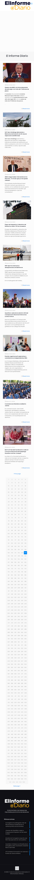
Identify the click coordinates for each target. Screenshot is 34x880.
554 (12, 772)
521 (22, 753)
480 (25, 731)
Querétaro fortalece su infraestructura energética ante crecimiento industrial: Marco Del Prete (16, 845)
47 (22, 502)
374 (12, 677)
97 (8, 530)
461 (22, 721)
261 (15, 616)
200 (12, 584)
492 (25, 737)
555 (15, 772)
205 (9, 588)
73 (8, 518)
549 (15, 769)
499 (9, 744)
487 (9, 737)
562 (19, 776)
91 (8, 527)
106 (19, 533)
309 (15, 642)
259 (9, 616)
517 (9, 753)
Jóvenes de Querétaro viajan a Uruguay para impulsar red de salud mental (16, 832)
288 (25, 629)
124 (19, 543)
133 (9, 549)
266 (12, 619)
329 (22, 651)
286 (19, 629)
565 (9, 779)
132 (25, 546)
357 (15, 667)
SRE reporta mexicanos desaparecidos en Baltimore (14, 266)
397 (9, 690)
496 (19, 741)
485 (22, 734)
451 (9, 718)
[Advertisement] (17, 36)
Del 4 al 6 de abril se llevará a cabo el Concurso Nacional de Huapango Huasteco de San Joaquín (16, 451)
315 (15, 645)
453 (15, 718)
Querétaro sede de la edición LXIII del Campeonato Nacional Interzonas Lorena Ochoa (16, 314)
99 (15, 530)
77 (22, 518)
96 (25, 527)
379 (9, 680)
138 (25, 549)
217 (9, 594)
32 (12, 495)
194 (12, 581)
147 (15, 556)
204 (25, 584)
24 (25, 489)
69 (15, 514)
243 (15, 607)
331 (9, 655)
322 (19, 648)
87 (15, 524)
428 (12, 706)
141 (15, 553)
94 (18, 527)
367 (9, 674)
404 (12, 693)
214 (19, 591)
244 (18, 607)
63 (15, 511)
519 (15, 753)
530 (12, 760)
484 (18, 734)
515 (22, 750)
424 (18, 702)
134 (12, 549)
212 (12, 591)
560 (12, 776)
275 (22, 623)
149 (22, 556)
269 (22, 619)
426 (25, 702)
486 (25, 734)
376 (19, 677)
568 (19, 779)
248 (12, 610)
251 (22, 610)
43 (8, 502)
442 (18, 712)
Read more (26, 108)
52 (18, 505)
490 (19, 737)
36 (25, 495)
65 (22, 511)
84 (25, 521)
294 (25, 632)
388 (19, 683)
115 (8, 540)
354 (25, 664)
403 (9, 693)
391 (9, 686)
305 (22, 639)
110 (12, 537)
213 (15, 591)
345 (15, 661)
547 (9, 769)
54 (25, 505)
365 (22, 670)
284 (12, 629)
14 (12, 486)
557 (22, 772)
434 (12, 709)
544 (18, 766)
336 (25, 655)
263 (22, 616)
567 (15, 779)
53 (22, 505)
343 (9, 661)
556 (19, 772)
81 (15, 521)
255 (15, 613)
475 (9, 731)
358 (19, 667)
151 (8, 559)
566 (12, 779)
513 (15, 750)
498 (25, 741)
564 (25, 776)
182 (12, 575)
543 (15, 766)
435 (15, 709)
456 (25, 718)
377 (22, 677)
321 (15, 648)
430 (19, 706)
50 (12, 505)
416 (12, 699)
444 (25, 712)
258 (25, 613)
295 (9, 635)
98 (12, 530)
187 (9, 578)
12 (25, 483)
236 (12, 604)
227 (22, 597)
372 (25, 674)
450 (25, 715)
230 (12, 600)
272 (12, 623)
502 (19, 744)
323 (22, 648)
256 (19, 613)
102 (25, 530)
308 (12, 642)
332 (12, 655)
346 (19, 661)
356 (12, 667)
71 (22, 514)
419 (22, 699)
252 (25, 610)
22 (18, 489)
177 (15, 572)
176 (12, 572)
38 (12, 498)
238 (19, 604)
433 (9, 709)
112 (18, 537)
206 (12, 588)
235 (9, 604)
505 (9, 747)
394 (19, 686)
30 (25, 492)
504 (25, 744)
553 (9, 772)
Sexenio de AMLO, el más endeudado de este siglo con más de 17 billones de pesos (17, 89)
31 (8, 495)
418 (19, 699)
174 (25, 569)
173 (22, 569)
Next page (16, 786)
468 (25, 725)
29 (22, 492)
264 (25, 616)
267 (15, 619)
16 (18, 486)
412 (19, 696)
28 (18, 492)
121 (8, 543)
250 (19, 610)
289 (9, 632)
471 (15, 728)
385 (9, 683)
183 (15, 575)
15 (15, 486)
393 (15, 686)
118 (18, 540)
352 (19, 664)
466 (19, 725)
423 (15, 702)
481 (9, 734)
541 (9, 766)
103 (9, 533)
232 (19, 600)
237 (15, 604)
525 (15, 756)
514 (19, 750)
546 (25, 766)
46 (18, 502)
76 (18, 518)
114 (25, 537)
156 (25, 559)
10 (18, 483)
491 (22, 737)
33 (15, 495)
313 (9, 645)
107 (22, 533)
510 (25, 747)
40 (18, 498)
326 (12, 651)
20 (12, 489)
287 (22, 629)
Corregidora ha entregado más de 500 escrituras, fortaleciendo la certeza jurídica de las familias (15, 824)
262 (19, 616)
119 (22, 540)
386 (12, 683)
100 (19, 530)
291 (15, 632)
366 (25, 670)
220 (19, 594)
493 (9, 741)
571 (10, 782)
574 (20, 782)
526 (19, 756)
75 (15, 518)
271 (9, 623)
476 (12, 731)
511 (8, 750)
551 (22, 769)
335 (22, 655)
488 (12, 737)
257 (22, 613)
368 (12, 674)
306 (25, 639)
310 (19, 642)
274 (19, 623)
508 (19, 747)
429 (15, 706)
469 (9, 728)
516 (25, 750)
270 (25, 619)
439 (9, 712)
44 (12, 502)
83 (22, 521)
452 (12, 718)
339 (15, 658)
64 (18, 511)
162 (25, 562)
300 (25, 635)
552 (25, 769)
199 (9, 584)
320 (12, 648)
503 (22, 744)
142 (19, 553)
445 (8, 715)
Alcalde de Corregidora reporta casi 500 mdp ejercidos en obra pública (16, 839)
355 (9, 667)
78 (25, 518)
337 (9, 658)
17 (22, 486)
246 (25, 607)
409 (9, 696)
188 (12, 578)
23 (22, 489)
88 (18, 524)
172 (19, 569)
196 (19, 581)
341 (22, 658)
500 (12, 744)
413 (22, 696)
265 (9, 619)
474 (25, 728)
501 (15, 744)
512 (12, 750)
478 (19, 731)
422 (12, 702)
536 (12, 763)
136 (19, 549)
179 (22, 572)
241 (9, 607)
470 (12, 728)
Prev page (18, 474)
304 (19, 639)
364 (19, 670)
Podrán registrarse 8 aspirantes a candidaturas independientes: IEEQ (16, 357)
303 (15, 639)
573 (17, 782)
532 (19, 760)
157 (9, 562)
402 (25, 690)
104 (12, 533)
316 (19, 645)
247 (9, 610)
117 (15, 540)
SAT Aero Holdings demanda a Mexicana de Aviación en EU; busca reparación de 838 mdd (16, 134)
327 (15, 651)
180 (25, 572)
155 (22, 559)
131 (22, 546)
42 (25, 498)
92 (12, 527)
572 (14, 782)
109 (9, 537)
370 (19, 674)
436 (19, 709)
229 (9, 600)
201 (15, 584)
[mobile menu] (31, 3)
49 (8, 505)
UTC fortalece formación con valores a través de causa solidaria (16, 852)
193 (9, 581)
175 (9, 572)
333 (15, 655)
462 (25, 721)
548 (12, 769)
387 (15, 683)
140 (12, 553)
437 (22, 709)
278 (12, 626)
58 (18, 508)
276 (25, 623)
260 (12, 616)
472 (19, 728)
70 (18, 514)
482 (12, 734)
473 (22, 728)
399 (15, 690)
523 (9, 756)
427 (9, 706)
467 (22, 725)
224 (12, 597)
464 (12, 725)
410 (12, 696)
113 (22, 537)
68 (12, 514)
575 (24, 782)
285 (15, 629)
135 (15, 549)
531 (15, 760)
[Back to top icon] (17, 868)
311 (22, 642)
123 (15, 543)
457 (9, 721)
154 (19, 559)
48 (25, 502)
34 (18, 495)
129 (15, 546)
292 (19, 632)
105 (15, 533)
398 (12, 690)
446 (12, 715)
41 (22, 498)
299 (22, 635)
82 (18, 521)
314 (12, 645)
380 (12, 680)
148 (19, 556)
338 (12, 658)
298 (19, 635)
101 (22, 530)
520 (19, 753)
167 (22, 565)
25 (8, 492)
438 (25, 709)
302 (12, 639)
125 (22, 543)
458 (12, 721)
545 (22, 766)
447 (15, 715)
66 (25, 511)
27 (15, 492)
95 (22, 527)
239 (22, 604)
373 (9, 677)
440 (12, 712)
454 (18, 718)
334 (19, 655)
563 (22, 776)
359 (22, 667)
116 (12, 540)
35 (22, 495)
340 (19, 658)
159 (15, 562)
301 (9, 639)
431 (22, 706)
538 (19, 763)
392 (12, 686)
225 (15, 597)
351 (15, 664)
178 (19, 572)
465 (15, 725)
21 (15, 489)
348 (25, 661)
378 (25, 677)
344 (12, 661)
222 (25, 594)
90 (25, 524)
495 (15, 741)
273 (15, 623)
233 (22, 600)
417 (15, 699)
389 (22, 683)
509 (22, 747)
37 (8, 498)
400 (19, 690)
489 (15, 737)
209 (22, 588)
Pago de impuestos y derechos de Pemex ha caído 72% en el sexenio (15, 225)
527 (22, 756)
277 (9, 626)
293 (22, 632)
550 (19, 769)
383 (22, 680)
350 (12, 664)
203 (22, 584)
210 (25, 588)
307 (9, 642)
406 (19, 693)
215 (22, 591)
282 (25, 626)
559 (9, 776)
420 (25, 699)
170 (12, 569)
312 (25, 642)
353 (22, 664)
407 (22, 693)
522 (25, 753)
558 (25, 772)
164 (12, 565)
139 (9, 553)
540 (25, 763)
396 (25, 686)
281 (22, 626)
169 (9, 569)
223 (9, 597)
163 (9, 565)
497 (22, 741)
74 (12, 518)
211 (8, 591)
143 (22, 553)
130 (19, 546)
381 (15, 680)
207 (15, 588)
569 (22, 779)
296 (12, 635)
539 (22, 763)
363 (15, 670)
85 (8, 524)
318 (25, 645)
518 (12, 753)
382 (19, 680)
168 (25, 565)
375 (15, 677)
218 (12, 594)
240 (25, 604)
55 (8, 508)
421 (9, 702)
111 (15, 537)
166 (19, 565)
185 (22, 575)
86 (12, 524)
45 (15, 502)
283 (9, 629)
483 (15, 734)
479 (22, 731)
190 (19, 578)
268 (19, 619)
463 (9, 725)
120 (25, 540)
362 (12, 670)
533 (22, 760)
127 (9, 546)
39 (15, 498)
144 (25, 553)
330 (25, 651)
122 (12, 543)
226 (19, 597)
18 (25, 486)
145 (9, 556)
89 (22, 524)
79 (8, 521)
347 (22, 661)
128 (12, 546)
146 (12, 556)
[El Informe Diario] (17, 5)
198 (25, 581)
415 (9, 699)
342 (25, 658)
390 (25, 683)
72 (25, 514)
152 (12, 559)
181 (8, 575)
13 (8, 486)
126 (25, 543)
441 (15, 712)
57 (15, 508)
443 (22, 712)
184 (19, 575)
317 (22, 645)
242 (12, 607)
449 (22, 715)
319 (9, 648)
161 (22, 562)
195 (15, 581)
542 (12, 766)
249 (15, 610)
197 (22, 581)
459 (15, 721)
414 (25, 696)
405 (15, 693)
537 (15, 763)
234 (25, 600)
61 (8, 511)
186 (25, 575)
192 (25, 578)
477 (15, 731)
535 (9, 763)
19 (8, 489)
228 (25, 597)
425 (22, 702)
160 (19, 562)
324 (25, 648)
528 (25, 756)
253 (9, 613)
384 (25, 680)
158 (12, 562)
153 (15, 559)
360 (25, 667)
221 (22, 594)
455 (22, 718)
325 (9, 651)
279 (15, 626)
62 (12, 511)
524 (12, 756)
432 (25, 706)
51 (15, 505)
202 (19, 584)
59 (22, 508)
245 (22, 607)
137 (22, 549)
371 (22, 674)
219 (15, 594)
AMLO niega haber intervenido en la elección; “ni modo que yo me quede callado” (16, 178)
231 (15, 600)
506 (12, 747)
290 (12, 632)
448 (18, 715)
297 (15, 635)
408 (25, 693)
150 (25, 556)
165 (15, 565)
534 (25, 760)
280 (19, 626)
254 (12, 613)
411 (15, 696)
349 (9, 664)
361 (9, 670)
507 (15, 747)
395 (22, 686)
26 (12, 492)
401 (22, 690)
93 (15, 527)
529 (9, 760)
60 (25, 508)
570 (25, 779)
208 (19, 588)
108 (25, 533)
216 (25, 591)
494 (12, 741)
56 (12, 508)
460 (19, 721)
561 (15, 776)
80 (12, 521)
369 (15, 674)
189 (15, 578)
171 (15, 569)
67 (8, 514)
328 (19, 651)
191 (22, 578)
